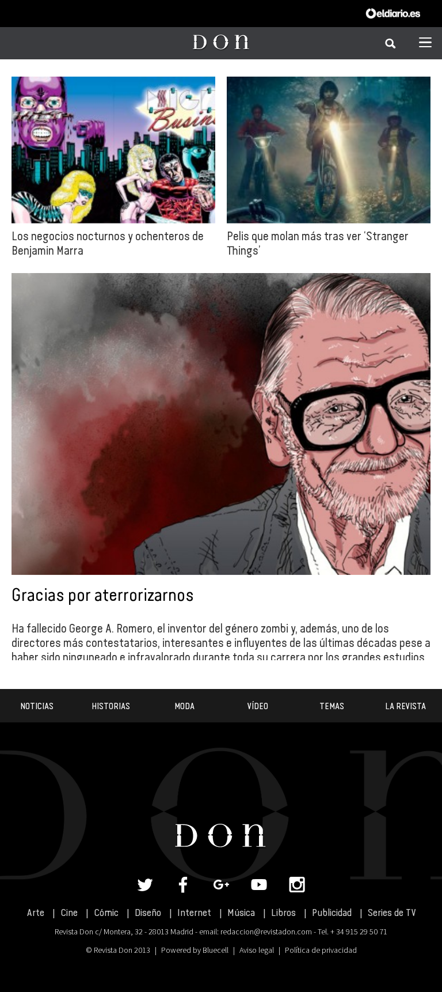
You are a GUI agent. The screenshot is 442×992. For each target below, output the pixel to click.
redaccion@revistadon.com (266, 931)
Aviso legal (256, 950)
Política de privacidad (321, 950)
